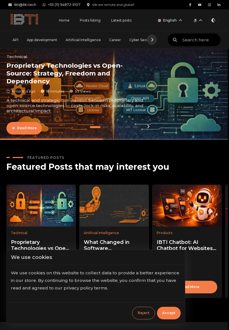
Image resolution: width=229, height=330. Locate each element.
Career (115, 40)
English (169, 20)
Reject (143, 313)
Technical (16, 56)
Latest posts (121, 20)
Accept (168, 313)
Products (164, 233)
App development (42, 40)
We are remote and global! (113, 5)
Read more (189, 287)
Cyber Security (141, 40)
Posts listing (90, 20)
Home (64, 20)
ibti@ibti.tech (25, 5)
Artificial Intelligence (83, 40)
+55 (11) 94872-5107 (64, 5)
